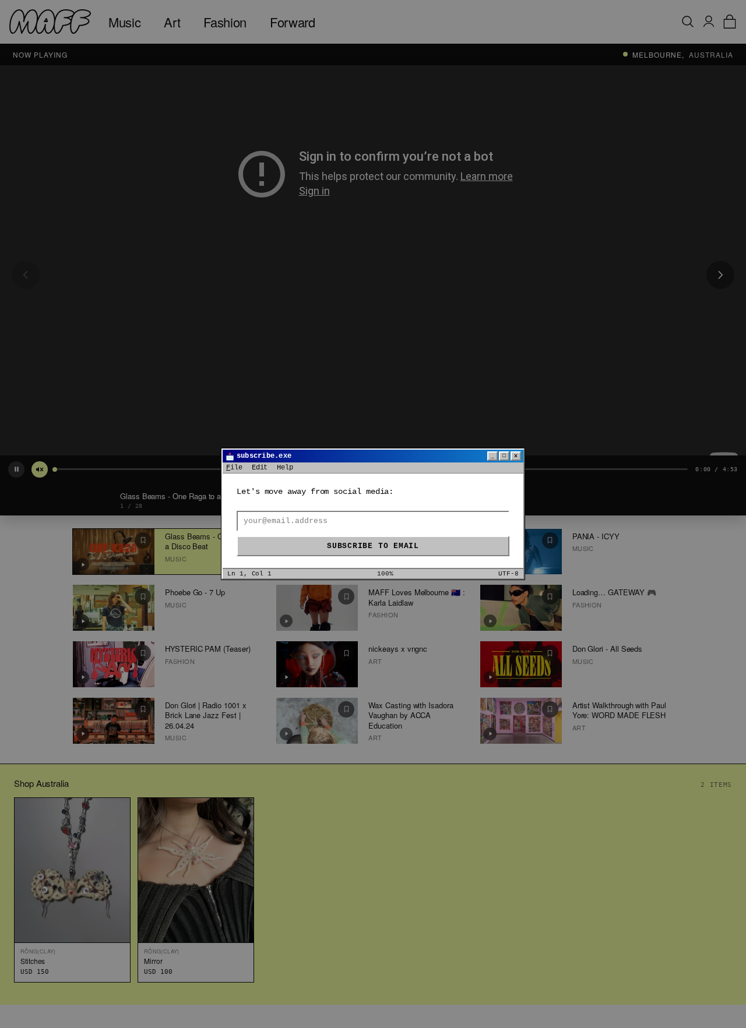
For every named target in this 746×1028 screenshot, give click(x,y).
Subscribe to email (373, 546)
